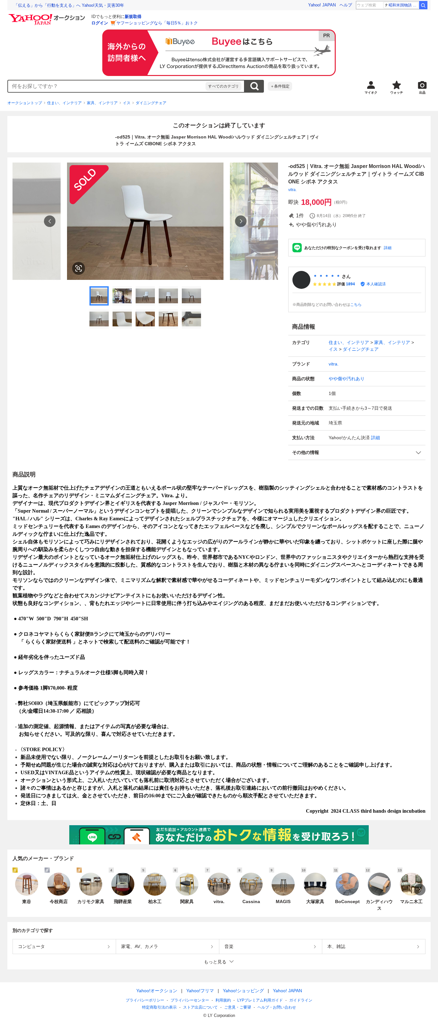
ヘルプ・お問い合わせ (276, 1007)
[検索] (423, 5)
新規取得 (133, 16)
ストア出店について (200, 1007)
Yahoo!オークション (156, 990)
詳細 (388, 248)
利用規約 (223, 1000)
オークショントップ (24, 103)
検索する (254, 86)
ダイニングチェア (151, 103)
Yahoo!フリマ (200, 990)
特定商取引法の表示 (159, 1007)
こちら (356, 304)
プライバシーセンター (190, 1000)
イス (127, 103)
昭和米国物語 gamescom (403, 5)
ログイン (99, 23)
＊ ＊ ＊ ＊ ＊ (327, 276)
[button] (356, 452)
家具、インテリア (102, 103)
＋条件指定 (280, 86)
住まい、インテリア (64, 103)
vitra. (292, 190)
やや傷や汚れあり (347, 378)
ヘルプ (346, 5)
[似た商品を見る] (78, 268)
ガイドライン (300, 1000)
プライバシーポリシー (145, 1000)
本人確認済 (376, 284)
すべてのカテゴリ (223, 86)
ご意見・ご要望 (237, 1007)
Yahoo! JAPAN (322, 5)
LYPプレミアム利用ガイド (260, 1000)
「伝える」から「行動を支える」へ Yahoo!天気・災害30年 (69, 5)
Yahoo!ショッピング (243, 990)
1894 (350, 284)
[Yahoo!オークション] (47, 15)
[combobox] (107, 86)
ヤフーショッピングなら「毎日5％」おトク (157, 23)
